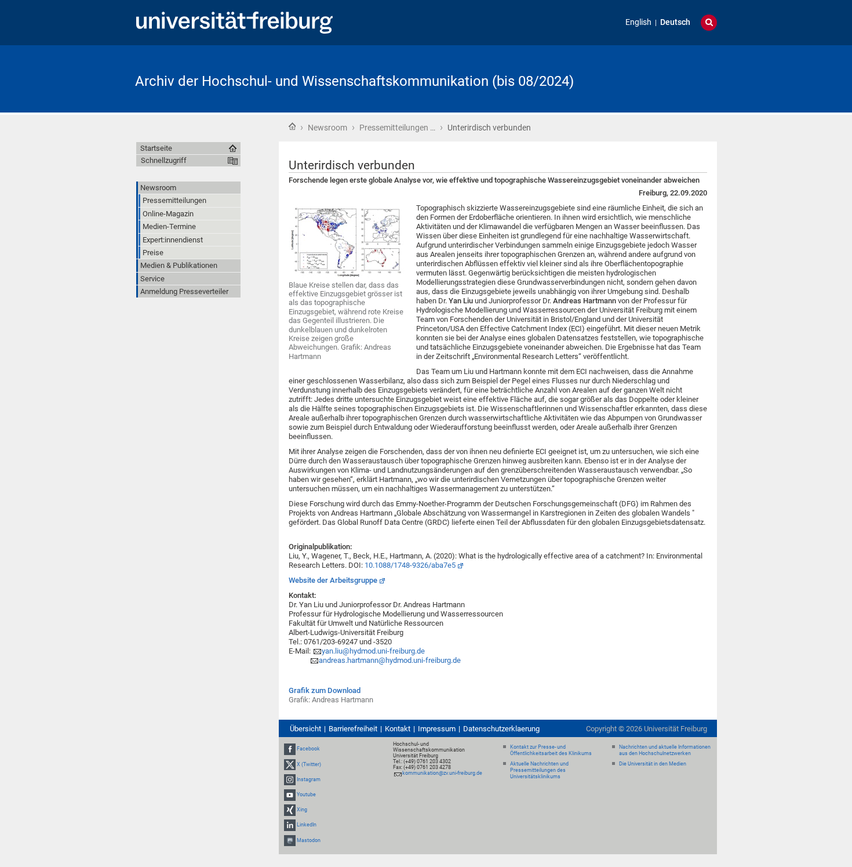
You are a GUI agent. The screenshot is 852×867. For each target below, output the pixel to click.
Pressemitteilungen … (397, 127)
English (638, 22)
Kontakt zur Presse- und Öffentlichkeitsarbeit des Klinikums (551, 750)
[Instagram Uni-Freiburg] (290, 779)
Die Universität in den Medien (652, 764)
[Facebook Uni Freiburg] (290, 749)
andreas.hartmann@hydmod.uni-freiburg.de (390, 660)
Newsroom (327, 127)
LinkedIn (306, 825)
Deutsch (675, 22)
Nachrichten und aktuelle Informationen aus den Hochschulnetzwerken (665, 750)
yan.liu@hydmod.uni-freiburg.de (373, 651)
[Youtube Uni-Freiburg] (290, 794)
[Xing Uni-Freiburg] (290, 809)
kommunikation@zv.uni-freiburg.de (442, 773)
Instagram (309, 779)
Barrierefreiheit (353, 728)
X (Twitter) (309, 764)
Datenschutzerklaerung (501, 728)
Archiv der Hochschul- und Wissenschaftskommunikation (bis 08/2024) (354, 81)
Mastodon (309, 840)
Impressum (437, 728)
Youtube (306, 794)
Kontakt (397, 728)
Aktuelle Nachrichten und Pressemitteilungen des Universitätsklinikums (539, 770)
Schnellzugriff (164, 160)
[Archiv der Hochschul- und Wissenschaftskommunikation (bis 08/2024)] (660, 78)
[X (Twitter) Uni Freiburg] (290, 764)
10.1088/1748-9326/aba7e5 (410, 565)
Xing (302, 809)
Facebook (308, 749)
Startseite (292, 126)
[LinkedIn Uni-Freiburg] (290, 825)
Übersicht (305, 728)
